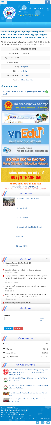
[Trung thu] (9, 239)
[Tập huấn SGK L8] (9, 249)
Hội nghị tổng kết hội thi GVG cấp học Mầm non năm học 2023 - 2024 (27, 400)
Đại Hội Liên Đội (22, 217)
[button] (46, 92)
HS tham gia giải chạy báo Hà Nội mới (29, 227)
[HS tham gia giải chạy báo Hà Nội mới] (9, 230)
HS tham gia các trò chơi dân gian (27, 198)
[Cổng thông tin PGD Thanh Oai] (25, 185)
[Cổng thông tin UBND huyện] (25, 175)
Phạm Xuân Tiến (27, 80)
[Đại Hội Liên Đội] (9, 220)
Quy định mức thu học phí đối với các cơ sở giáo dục (23, 299)
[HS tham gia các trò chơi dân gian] (9, 201)
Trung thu (19, 236)
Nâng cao (42, 319)
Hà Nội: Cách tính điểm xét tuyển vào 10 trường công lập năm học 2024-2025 (28, 387)
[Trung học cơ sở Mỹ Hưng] (9, 13)
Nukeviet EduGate (26, 419)
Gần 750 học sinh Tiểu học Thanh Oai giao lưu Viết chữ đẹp (28, 394)
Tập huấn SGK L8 (22, 246)
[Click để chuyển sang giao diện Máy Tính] (42, 422)
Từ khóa (7, 315)
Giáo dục (24, 71)
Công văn (24, 67)
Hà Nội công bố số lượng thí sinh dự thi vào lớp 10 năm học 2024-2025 (28, 379)
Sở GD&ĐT (25, 75)
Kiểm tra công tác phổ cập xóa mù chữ (18, 292)
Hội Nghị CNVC (21, 208)
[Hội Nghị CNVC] (9, 211)
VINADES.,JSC (45, 419)
